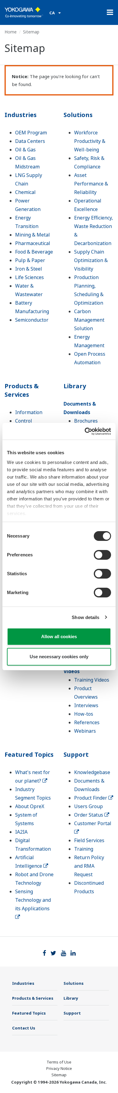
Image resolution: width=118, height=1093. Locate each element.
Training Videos (91, 679)
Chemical (25, 192)
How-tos (83, 714)
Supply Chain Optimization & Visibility (91, 260)
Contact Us (23, 1028)
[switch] (102, 555)
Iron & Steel (28, 268)
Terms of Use (59, 1062)
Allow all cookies (59, 636)
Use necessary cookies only (59, 656)
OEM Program (31, 132)
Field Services (89, 840)
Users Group (88, 806)
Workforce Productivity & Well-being (89, 141)
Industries (21, 115)
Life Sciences (29, 277)
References (87, 722)
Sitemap (59, 1074)
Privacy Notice (59, 1068)
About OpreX (29, 806)
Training (83, 849)
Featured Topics (29, 754)
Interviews (86, 705)
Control (23, 420)
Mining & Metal (32, 234)
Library (75, 386)
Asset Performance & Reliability (91, 183)
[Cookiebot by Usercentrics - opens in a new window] (85, 431)
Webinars (85, 731)
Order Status (89, 814)
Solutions (78, 115)
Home (11, 32)
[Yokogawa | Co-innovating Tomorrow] (24, 12)
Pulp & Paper (30, 260)
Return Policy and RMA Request (89, 866)
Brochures (86, 420)
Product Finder (91, 797)
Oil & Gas (25, 149)
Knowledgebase (92, 772)
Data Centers (30, 141)
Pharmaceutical (32, 243)
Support (76, 754)
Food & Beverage (34, 251)
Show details (85, 617)
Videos (72, 671)
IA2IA (21, 831)
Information (28, 412)
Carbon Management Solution (89, 320)
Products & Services (22, 390)
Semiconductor (31, 319)
